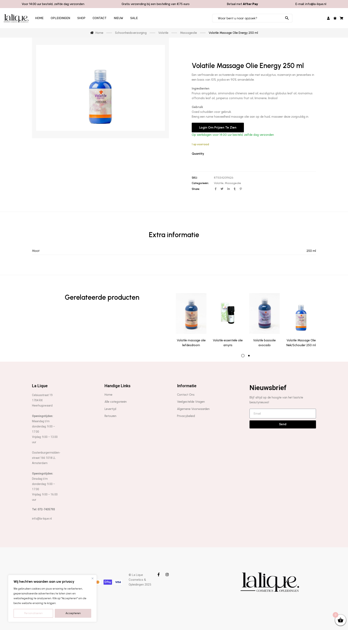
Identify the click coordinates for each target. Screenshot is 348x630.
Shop (81, 18)
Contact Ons (186, 394)
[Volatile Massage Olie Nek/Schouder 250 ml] (301, 313)
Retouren (110, 416)
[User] (328, 18)
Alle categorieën (116, 402)
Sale (134, 18)
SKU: (195, 177)
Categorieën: (200, 183)
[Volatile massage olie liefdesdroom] (191, 313)
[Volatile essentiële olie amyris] (227, 313)
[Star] (335, 18)
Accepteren (73, 613)
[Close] (92, 578)
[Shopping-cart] (341, 18)
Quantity (198, 153)
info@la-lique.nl (315, 4)
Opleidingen (60, 18)
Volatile (219, 183)
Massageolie (233, 183)
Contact (100, 18)
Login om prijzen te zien (217, 127)
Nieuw (118, 18)
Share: (196, 189)
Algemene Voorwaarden (193, 409)
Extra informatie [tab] (174, 235)
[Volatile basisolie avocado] (264, 313)
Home (39, 18)
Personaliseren (33, 613)
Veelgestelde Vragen (191, 402)
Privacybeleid (186, 416)
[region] (52, 598)
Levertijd (110, 409)
